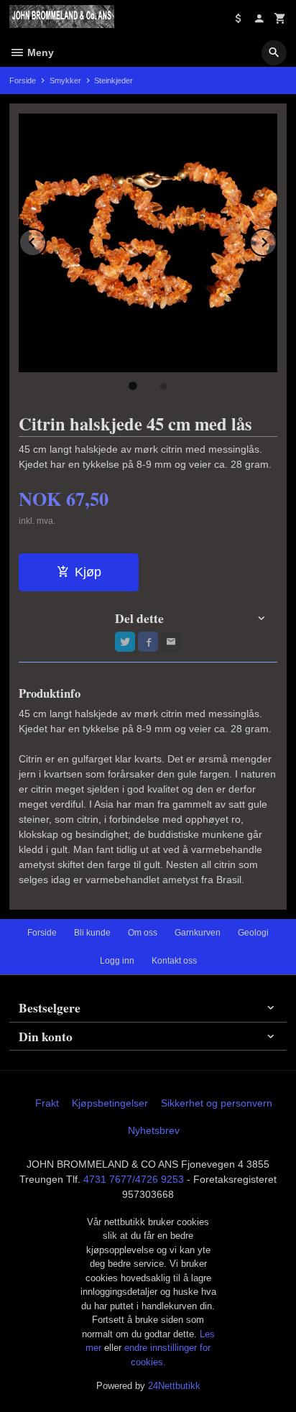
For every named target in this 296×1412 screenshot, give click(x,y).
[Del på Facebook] (148, 642)
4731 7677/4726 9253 (133, 1179)
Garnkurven (198, 933)
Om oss (142, 933)
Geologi (253, 933)
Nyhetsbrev (154, 1130)
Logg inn (117, 961)
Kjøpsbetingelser (110, 1103)
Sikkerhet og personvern (216, 1103)
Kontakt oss (174, 961)
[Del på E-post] (171, 642)
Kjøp (88, 572)
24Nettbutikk (174, 1385)
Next (276, 239)
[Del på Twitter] (125, 642)
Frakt (47, 1103)
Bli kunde (92, 933)
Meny (39, 52)
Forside (22, 80)
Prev (46, 239)
